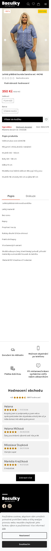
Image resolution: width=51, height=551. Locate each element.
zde (4, 528)
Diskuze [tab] (30, 196)
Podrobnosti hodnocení (16, 83)
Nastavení (24, 535)
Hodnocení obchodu (25, 390)
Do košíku (13, 119)
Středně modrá (10, 111)
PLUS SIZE (8, 100)
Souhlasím (24, 544)
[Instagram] (10, 506)
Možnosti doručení (24, 127)
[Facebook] (4, 506)
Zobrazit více (25, 477)
